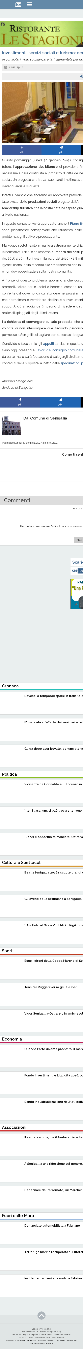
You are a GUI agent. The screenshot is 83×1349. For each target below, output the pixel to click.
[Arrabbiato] (20, 466)
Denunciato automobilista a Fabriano (52, 1225)
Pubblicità (71, 1340)
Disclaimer (60, 1340)
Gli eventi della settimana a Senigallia (53, 899)
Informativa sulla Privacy (41, 1343)
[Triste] (60, 466)
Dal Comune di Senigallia (45, 418)
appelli (48, 344)
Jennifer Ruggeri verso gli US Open (51, 987)
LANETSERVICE (28, 1340)
